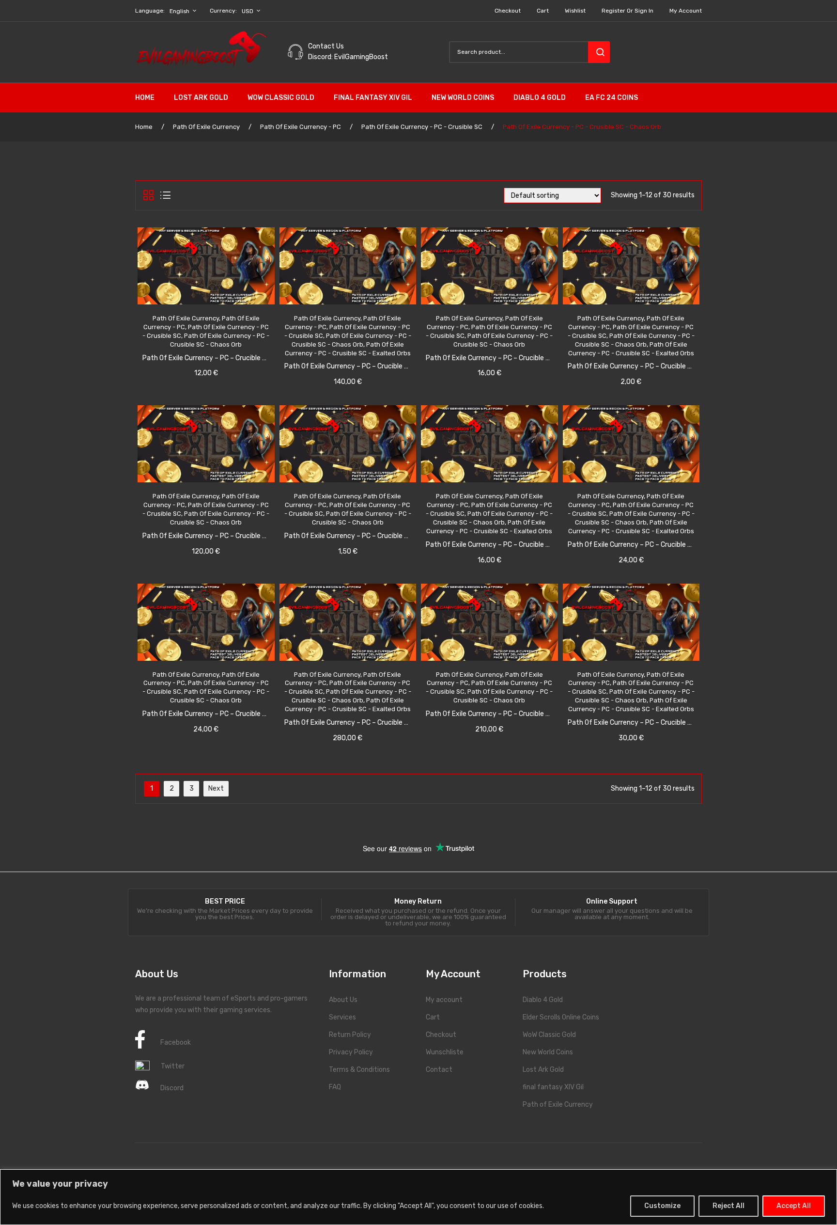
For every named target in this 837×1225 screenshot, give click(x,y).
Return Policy (350, 1035)
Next (216, 788)
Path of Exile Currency (558, 1104)
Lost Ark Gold (543, 1070)
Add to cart (217, 342)
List (165, 195)
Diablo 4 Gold (543, 1000)
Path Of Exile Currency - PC (300, 126)
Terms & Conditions (359, 1070)
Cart (543, 10)
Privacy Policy (351, 1052)
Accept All (793, 1206)
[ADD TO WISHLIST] (177, 342)
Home (144, 126)
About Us (343, 1000)
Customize (662, 1206)
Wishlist (575, 10)
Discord (172, 1088)
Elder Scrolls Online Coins (561, 1017)
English (179, 11)
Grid (148, 195)
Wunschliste (445, 1052)
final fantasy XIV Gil (553, 1087)
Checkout (508, 10)
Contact (439, 1070)
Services (342, 1017)
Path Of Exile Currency (206, 126)
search (599, 52)
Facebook (175, 1042)
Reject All (728, 1206)
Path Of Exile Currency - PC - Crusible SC (421, 126)
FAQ (335, 1087)
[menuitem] (149, 97)
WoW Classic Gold (549, 1035)
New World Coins (548, 1052)
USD (247, 11)
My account (685, 10)
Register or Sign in (627, 10)
